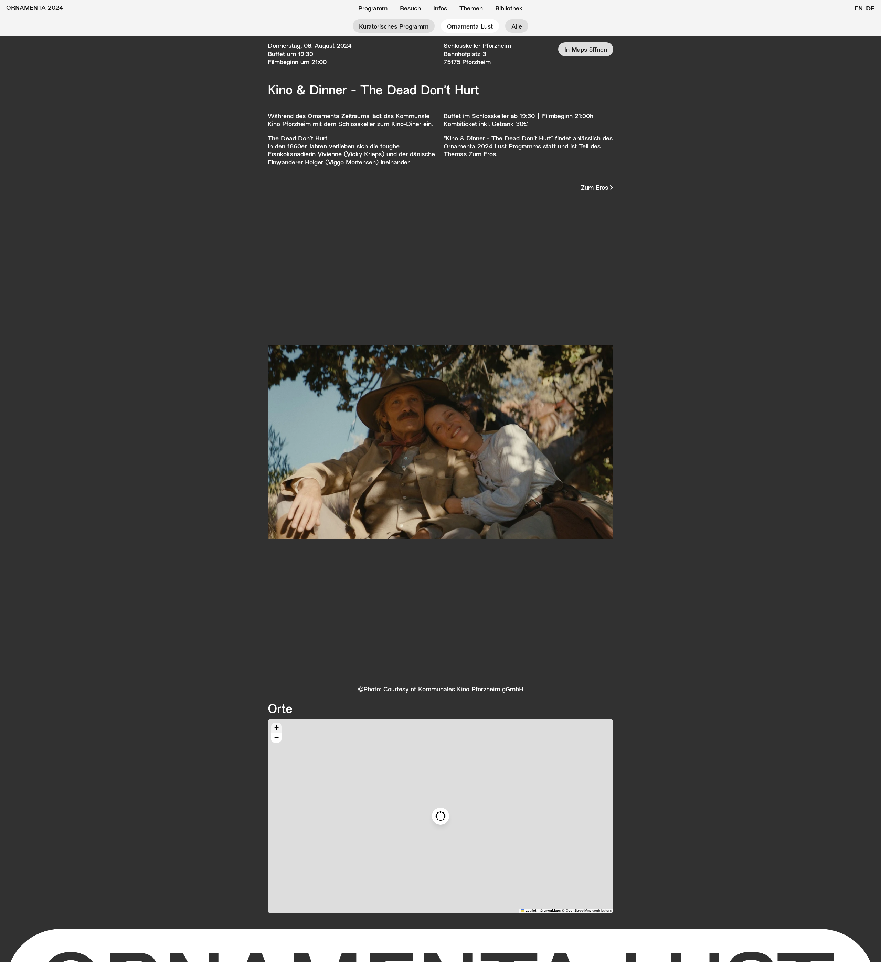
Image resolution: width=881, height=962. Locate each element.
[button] (440, 816)
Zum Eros (594, 188)
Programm (373, 9)
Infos (440, 9)
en (859, 9)
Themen (471, 9)
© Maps (550, 910)
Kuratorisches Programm (393, 27)
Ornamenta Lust (470, 27)
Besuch (410, 9)
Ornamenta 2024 (34, 8)
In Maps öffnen (585, 50)
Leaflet (530, 910)
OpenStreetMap (578, 910)
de (870, 9)
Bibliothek (509, 9)
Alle (516, 27)
